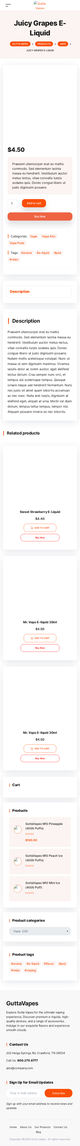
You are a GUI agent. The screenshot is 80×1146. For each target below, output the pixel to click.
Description (20, 291)
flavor (50, 963)
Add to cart (34, 203)
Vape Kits (48, 236)
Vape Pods (17, 243)
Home (13, 1127)
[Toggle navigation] (8, 5)
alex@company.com (19, 1068)
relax (14, 259)
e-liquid (44, 253)
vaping (31, 970)
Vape (33, 236)
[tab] (39, 291)
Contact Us (60, 1127)
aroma (27, 253)
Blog (38, 1131)
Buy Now (40, 216)
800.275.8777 (27, 1060)
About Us (25, 1127)
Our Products (43, 1127)
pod (58, 253)
